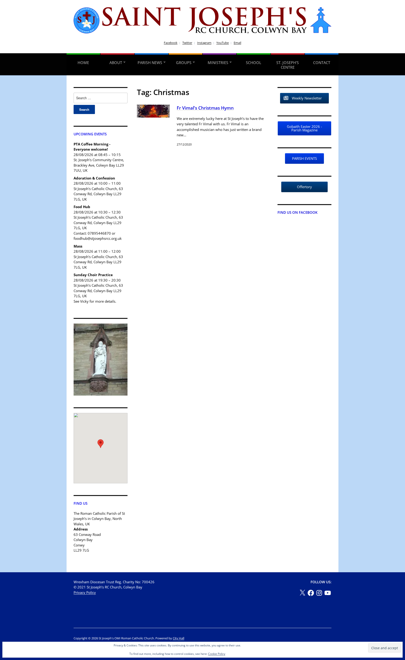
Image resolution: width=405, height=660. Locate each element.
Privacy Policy (85, 592)
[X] (302, 593)
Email (237, 43)
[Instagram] (319, 593)
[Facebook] (311, 593)
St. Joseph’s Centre (287, 65)
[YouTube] (327, 593)
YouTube (222, 43)
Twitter (187, 43)
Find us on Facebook (298, 212)
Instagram (204, 43)
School (253, 62)
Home (83, 62)
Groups (183, 62)
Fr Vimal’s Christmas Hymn (205, 108)
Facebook (170, 43)
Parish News (150, 62)
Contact (321, 62)
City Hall (178, 638)
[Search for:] (101, 98)
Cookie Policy (216, 654)
